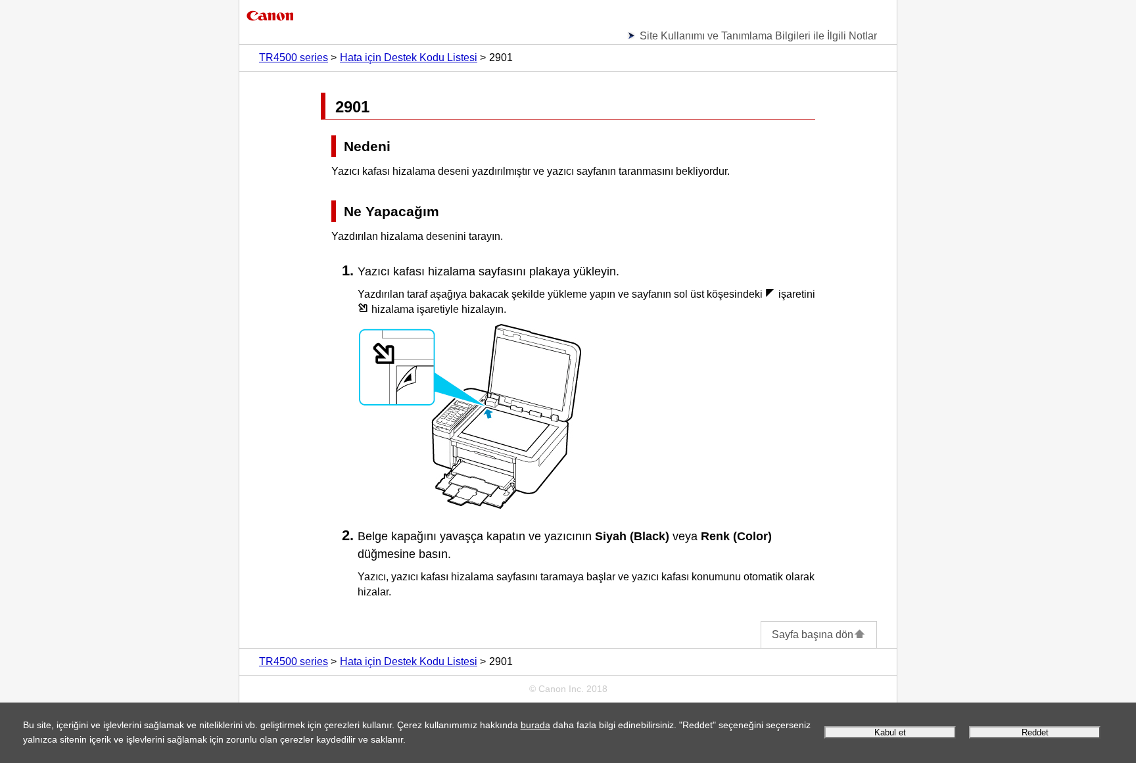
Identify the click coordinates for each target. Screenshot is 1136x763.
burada (535, 725)
